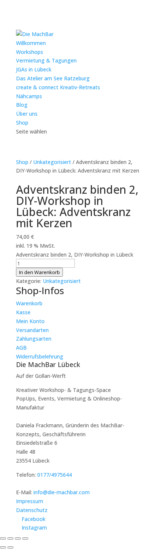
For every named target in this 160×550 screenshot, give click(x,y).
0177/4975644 (54, 474)
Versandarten (32, 330)
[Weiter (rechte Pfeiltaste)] (10, 547)
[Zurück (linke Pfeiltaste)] (3, 547)
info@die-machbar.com (61, 492)
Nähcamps (29, 96)
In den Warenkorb (39, 272)
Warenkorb (29, 303)
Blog (22, 104)
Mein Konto (30, 321)
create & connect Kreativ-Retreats (58, 87)
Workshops (29, 51)
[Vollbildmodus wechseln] (10, 538)
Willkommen (31, 42)
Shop (22, 122)
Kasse (23, 312)
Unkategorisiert (52, 161)
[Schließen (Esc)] (25, 538)
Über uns (27, 113)
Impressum (29, 501)
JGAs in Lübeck (33, 69)
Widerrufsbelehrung (39, 356)
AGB (21, 347)
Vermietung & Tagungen (46, 60)
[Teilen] (18, 538)
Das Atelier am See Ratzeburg (53, 78)
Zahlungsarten (33, 338)
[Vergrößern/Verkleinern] (3, 538)
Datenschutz (32, 510)
